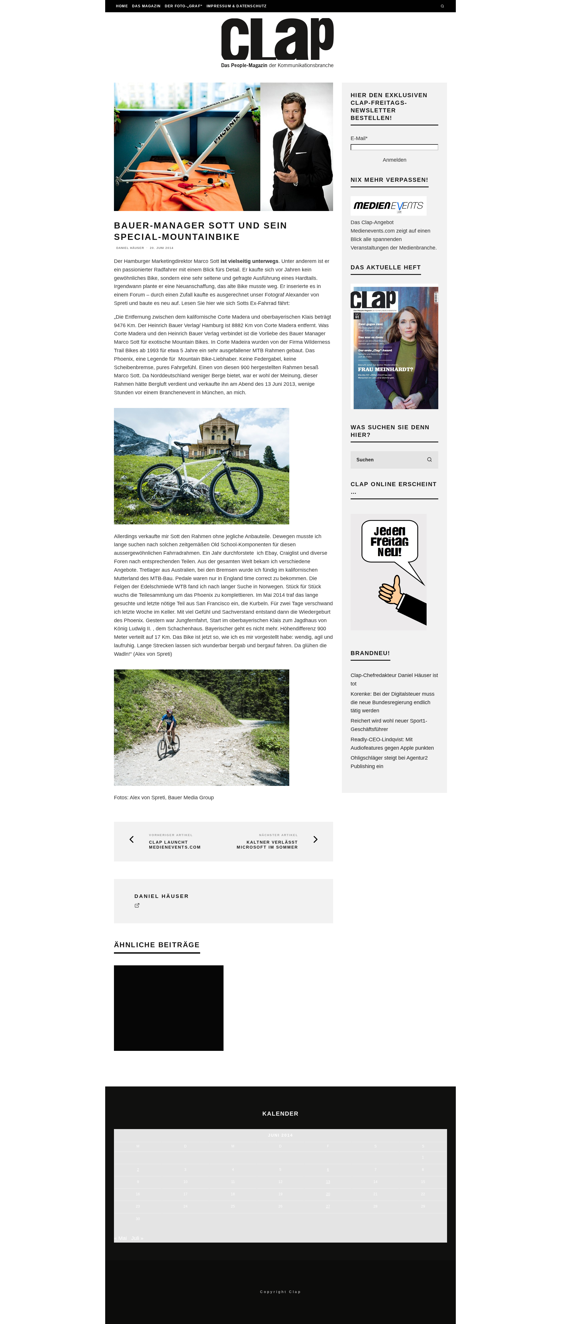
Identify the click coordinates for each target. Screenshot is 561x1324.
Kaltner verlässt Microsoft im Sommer (267, 844)
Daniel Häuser (130, 248)
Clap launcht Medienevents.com (175, 844)
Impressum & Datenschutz (237, 6)
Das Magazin (146, 6)
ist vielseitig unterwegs (249, 261)
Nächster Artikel (278, 835)
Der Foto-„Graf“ (183, 6)
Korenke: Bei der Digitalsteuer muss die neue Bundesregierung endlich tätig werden (392, 702)
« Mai (120, 1238)
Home (122, 6)
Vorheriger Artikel (171, 835)
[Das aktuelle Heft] (394, 407)
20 (328, 1194)
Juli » (137, 1238)
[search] (429, 460)
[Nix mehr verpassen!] (389, 214)
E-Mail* (359, 138)
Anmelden (394, 160)
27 (328, 1206)
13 (328, 1182)
